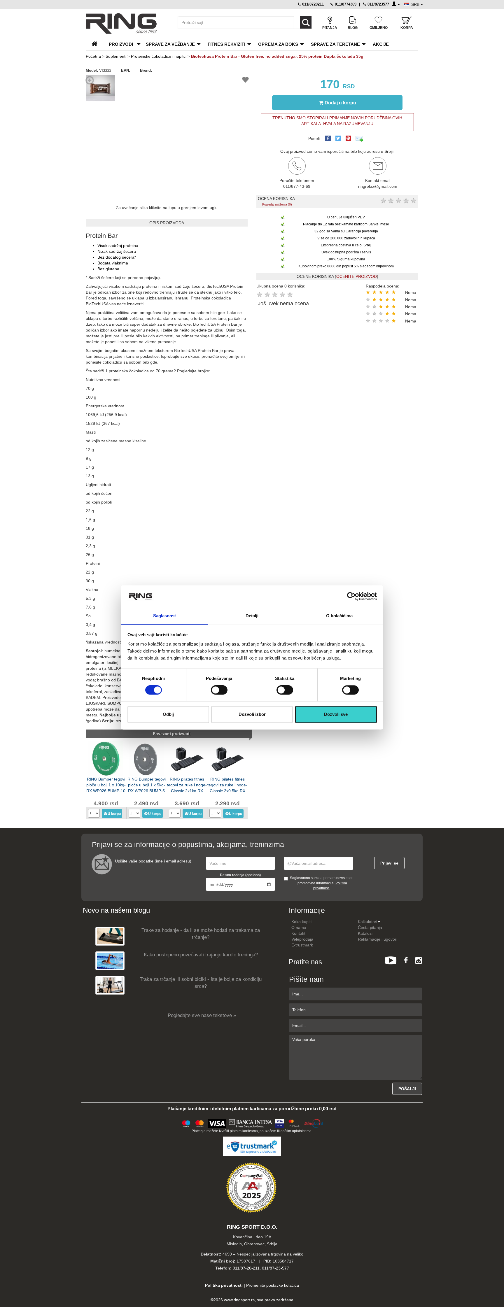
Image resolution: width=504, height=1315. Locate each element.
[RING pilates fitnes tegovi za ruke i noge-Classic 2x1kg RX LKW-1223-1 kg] (186, 758)
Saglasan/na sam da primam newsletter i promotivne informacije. (321, 883)
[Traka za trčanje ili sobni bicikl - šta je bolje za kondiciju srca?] (110, 985)
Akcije (381, 44)
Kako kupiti (301, 921)
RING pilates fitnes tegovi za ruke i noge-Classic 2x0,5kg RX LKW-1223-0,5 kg (227, 784)
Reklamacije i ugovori (377, 939)
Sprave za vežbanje (170, 44)
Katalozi (365, 933)
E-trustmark (302, 945)
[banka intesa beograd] (251, 1122)
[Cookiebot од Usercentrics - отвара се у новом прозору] (351, 596)
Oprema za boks (278, 44)
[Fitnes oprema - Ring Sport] (126, 23)
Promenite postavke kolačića (272, 1285)
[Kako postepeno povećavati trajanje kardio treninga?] (110, 960)
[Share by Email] (360, 138)
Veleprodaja (302, 939)
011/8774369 (345, 4)
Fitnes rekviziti (226, 44)
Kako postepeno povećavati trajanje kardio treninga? (201, 955)
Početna (93, 56)
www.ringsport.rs (239, 1300)
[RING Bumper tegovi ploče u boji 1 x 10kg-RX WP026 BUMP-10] (105, 758)
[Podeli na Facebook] (328, 138)
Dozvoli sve (336, 714)
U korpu (114, 814)
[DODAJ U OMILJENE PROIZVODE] (245, 80)
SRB (416, 4)
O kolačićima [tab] (339, 615)
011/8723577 (377, 4)
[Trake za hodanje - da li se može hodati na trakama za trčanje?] (110, 936)
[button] (109, 78)
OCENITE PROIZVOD (356, 276)
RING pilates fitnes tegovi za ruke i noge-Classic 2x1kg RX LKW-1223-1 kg (187, 784)
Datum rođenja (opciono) (240, 875)
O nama (298, 927)
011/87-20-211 (246, 1268)
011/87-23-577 (275, 1268)
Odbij (168, 714)
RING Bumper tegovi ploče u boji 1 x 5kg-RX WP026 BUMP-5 (146, 784)
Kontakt (298, 933)
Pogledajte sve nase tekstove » (202, 1015)
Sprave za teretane (335, 44)
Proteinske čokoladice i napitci (158, 56)
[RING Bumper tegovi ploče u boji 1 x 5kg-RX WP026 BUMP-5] (146, 758)
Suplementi (116, 56)
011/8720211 (312, 4)
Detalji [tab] (252, 615)
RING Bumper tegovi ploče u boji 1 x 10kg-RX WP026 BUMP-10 (106, 784)
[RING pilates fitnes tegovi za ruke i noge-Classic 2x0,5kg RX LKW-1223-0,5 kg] (227, 758)
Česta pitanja (370, 927)
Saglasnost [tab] (164, 615)
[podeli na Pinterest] (348, 138)
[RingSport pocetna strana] (97, 44)
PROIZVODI (121, 44)
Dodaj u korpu (340, 102)
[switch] (219, 690)
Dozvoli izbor (252, 714)
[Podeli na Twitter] (338, 138)
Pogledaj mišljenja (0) (277, 204)
